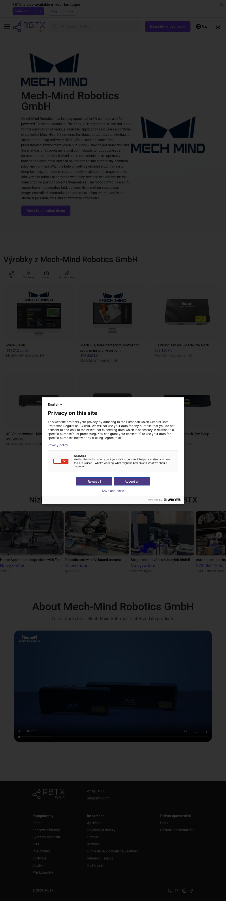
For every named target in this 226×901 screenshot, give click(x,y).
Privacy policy (58, 445)
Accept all (132, 481)
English (53, 404)
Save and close (113, 491)
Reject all (94, 481)
